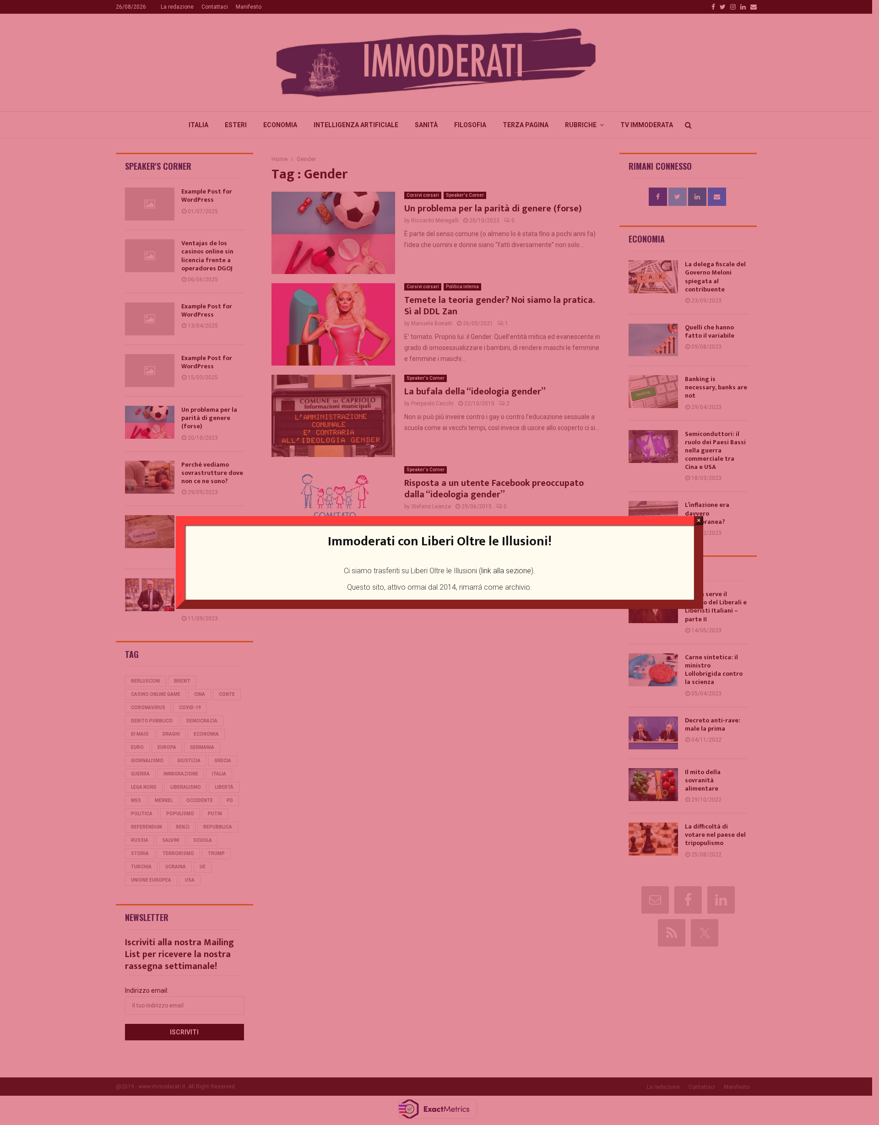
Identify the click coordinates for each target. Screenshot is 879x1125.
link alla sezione (506, 570)
